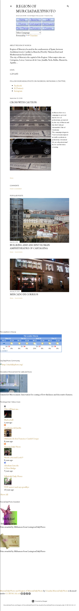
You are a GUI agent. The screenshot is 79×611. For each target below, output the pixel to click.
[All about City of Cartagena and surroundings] (35, 25)
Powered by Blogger (41, 601)
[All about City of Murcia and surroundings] (22, 25)
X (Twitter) (18, 88)
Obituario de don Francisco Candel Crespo (21, 438)
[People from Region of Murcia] (35, 29)
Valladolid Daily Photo (13, 476)
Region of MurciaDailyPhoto (36, 8)
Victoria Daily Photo (12, 446)
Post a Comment (16, 189)
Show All (4, 494)
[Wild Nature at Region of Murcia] (48, 21)
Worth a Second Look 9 (13, 457)
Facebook (18, 85)
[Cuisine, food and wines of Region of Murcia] (48, 29)
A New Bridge (10, 468)
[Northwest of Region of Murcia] (48, 25)
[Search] (68, 6)
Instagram (18, 91)
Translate (34, 35)
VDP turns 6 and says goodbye (16, 487)
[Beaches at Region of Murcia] (35, 21)
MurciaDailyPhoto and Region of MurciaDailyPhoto (21, 590)
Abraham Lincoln (11, 465)
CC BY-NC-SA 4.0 (12, 593)
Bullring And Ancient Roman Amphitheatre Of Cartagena (30, 246)
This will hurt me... (11, 409)
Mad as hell (8, 419)
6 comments (18, 252)
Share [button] (11, 178)
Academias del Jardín (12, 428)
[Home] (22, 21)
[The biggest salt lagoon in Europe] (22, 29)
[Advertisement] (15, 571)
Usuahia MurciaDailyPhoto (57, 590)
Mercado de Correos (24, 294)
